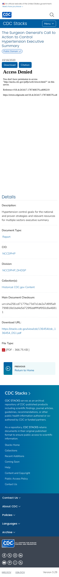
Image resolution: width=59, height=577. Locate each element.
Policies (7, 515)
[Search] (52, 14)
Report (6, 237)
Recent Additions (14, 456)
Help (7, 467)
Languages (9, 523)
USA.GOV (20, 572)
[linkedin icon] (20, 555)
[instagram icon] (15, 555)
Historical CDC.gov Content (18, 287)
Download (10, 65)
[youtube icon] (4, 562)
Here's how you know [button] (12, 6)
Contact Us (11, 484)
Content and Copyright (17, 473)
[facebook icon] (4, 555)
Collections (11, 450)
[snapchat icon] (15, 562)
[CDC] (7, 15)
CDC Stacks (16, 393)
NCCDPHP (8, 253)
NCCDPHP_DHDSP (14, 270)
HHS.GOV (6, 572)
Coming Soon (12, 461)
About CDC (10, 506)
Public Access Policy (16, 478)
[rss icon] (20, 562)
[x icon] (9, 555)
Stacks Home (12, 445)
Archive (7, 532)
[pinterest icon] (9, 562)
